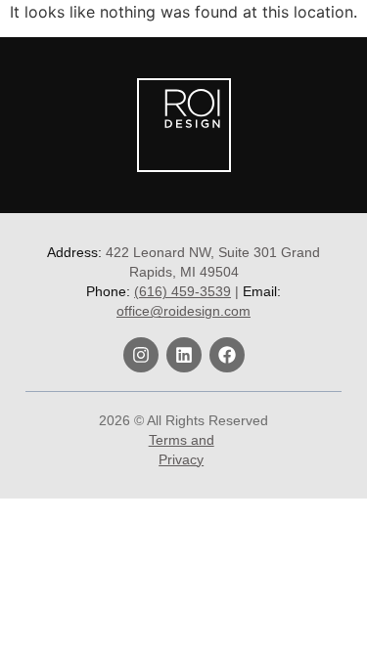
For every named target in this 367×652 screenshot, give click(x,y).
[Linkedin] (184, 354)
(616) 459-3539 (182, 291)
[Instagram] (141, 354)
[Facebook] (227, 354)
